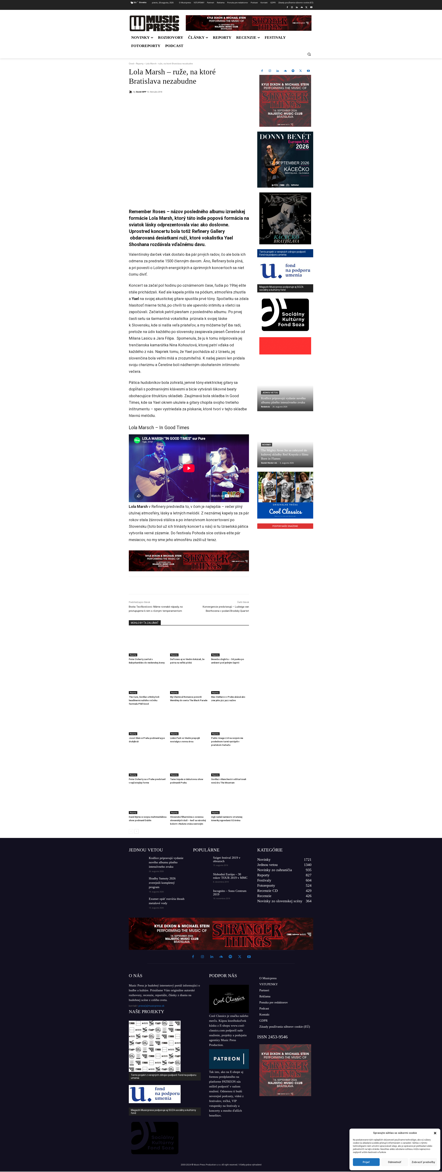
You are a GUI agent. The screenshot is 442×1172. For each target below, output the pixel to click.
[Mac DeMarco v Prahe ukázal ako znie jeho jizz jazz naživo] (230, 681)
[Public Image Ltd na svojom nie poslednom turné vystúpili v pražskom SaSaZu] (230, 722)
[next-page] (136, 831)
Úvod (131, 63)
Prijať (366, 1162)
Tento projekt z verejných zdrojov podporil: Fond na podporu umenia (163, 1076)
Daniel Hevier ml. (269, 463)
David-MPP (141, 91)
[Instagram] (292, 8)
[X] (306, 8)
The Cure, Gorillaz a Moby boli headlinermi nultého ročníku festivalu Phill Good (144, 700)
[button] (435, 1133)
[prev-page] (131, 831)
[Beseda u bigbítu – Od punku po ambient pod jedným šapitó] (230, 643)
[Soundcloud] (302, 8)
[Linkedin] (297, 8)
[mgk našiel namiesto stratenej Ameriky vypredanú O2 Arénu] (230, 801)
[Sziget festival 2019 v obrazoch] (201, 862)
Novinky (266, 445)
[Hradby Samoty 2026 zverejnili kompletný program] (137, 882)
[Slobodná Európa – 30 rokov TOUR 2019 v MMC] (201, 879)
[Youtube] (311, 8)
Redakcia (265, 406)
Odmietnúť (394, 1162)
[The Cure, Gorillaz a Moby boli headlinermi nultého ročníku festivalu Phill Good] (148, 681)
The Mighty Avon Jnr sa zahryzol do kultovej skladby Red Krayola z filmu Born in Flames (284, 454)
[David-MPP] (131, 92)
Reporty (139, 63)
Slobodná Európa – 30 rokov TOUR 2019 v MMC (230, 876)
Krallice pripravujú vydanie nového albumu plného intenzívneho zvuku (166, 862)
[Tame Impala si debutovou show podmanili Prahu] (189, 763)
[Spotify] (293, 71)
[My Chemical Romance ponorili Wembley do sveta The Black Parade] (189, 681)
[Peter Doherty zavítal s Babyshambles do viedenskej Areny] (148, 643)
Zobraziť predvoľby (423, 1162)
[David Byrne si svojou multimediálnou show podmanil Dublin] (148, 801)
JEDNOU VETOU (146, 849)
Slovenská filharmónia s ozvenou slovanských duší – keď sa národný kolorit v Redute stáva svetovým (188, 820)
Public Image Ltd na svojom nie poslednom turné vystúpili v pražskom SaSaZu (227, 741)
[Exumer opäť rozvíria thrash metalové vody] (137, 903)
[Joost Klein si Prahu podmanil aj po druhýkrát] (148, 722)
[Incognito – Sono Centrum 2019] (201, 895)
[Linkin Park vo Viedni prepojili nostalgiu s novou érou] (189, 722)
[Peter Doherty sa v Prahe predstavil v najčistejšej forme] (148, 763)
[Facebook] (287, 8)
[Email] (178, 100)
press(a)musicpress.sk (151, 1005)
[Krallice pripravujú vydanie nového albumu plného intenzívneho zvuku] (285, 385)
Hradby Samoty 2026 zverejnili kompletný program (162, 883)
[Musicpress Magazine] (154, 23)
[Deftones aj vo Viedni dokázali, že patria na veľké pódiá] (189, 643)
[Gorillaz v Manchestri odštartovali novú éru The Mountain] (230, 763)
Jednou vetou (270, 392)
